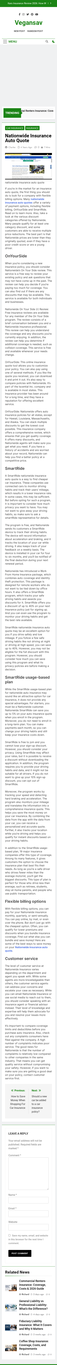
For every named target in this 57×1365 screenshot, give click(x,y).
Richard (25, 1294)
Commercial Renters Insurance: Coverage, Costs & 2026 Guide (32, 1284)
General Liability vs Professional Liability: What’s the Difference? (33, 1305)
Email (12, 1208)
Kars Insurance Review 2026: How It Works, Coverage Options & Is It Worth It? (25, 3)
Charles (12, 147)
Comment (14, 1155)
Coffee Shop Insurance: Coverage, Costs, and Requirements (34, 1345)
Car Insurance (14, 128)
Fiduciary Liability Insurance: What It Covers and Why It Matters (35, 1325)
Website (12, 1221)
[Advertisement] (28, 76)
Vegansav (28, 22)
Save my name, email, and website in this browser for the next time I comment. (28, 1239)
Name (12, 1194)
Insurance (32, 128)
